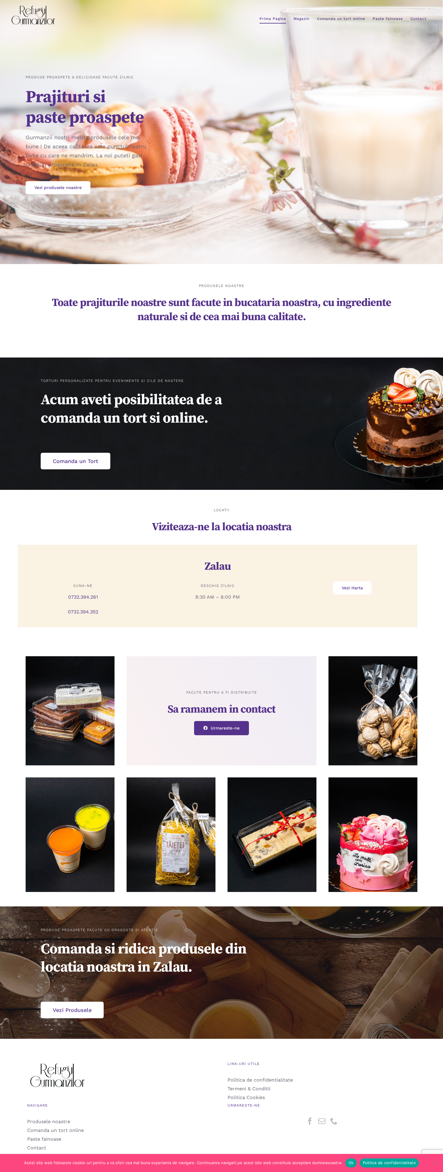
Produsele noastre (48, 1121)
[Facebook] (309, 1121)
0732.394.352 (83, 612)
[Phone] (334, 1121)
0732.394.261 (83, 597)
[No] (435, 1163)
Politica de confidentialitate (260, 1080)
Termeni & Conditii (249, 1089)
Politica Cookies (246, 1097)
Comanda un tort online (55, 1130)
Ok (351, 1162)
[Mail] (321, 1121)
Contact (36, 1148)
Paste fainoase (44, 1139)
